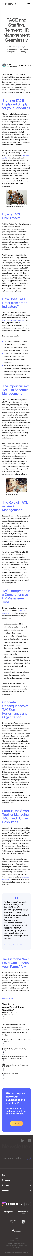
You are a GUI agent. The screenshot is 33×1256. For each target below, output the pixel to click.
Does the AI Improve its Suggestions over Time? (15, 1065)
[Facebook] (29, 1142)
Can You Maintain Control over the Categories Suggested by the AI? (14, 1057)
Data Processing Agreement (16, 1243)
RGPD (16, 1238)
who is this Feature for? (10, 1073)
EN (26, 1204)
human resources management (13, 320)
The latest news (11, 47)
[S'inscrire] (29, 1158)
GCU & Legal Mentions (16, 1241)
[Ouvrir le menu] (29, 4)
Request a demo (8, 998)
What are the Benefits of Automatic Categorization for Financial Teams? (14, 1049)
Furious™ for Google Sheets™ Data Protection (16, 1246)
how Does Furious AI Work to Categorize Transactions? (16, 1040)
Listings (22, 47)
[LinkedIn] (22, 1142)
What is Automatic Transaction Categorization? (13, 1013)
